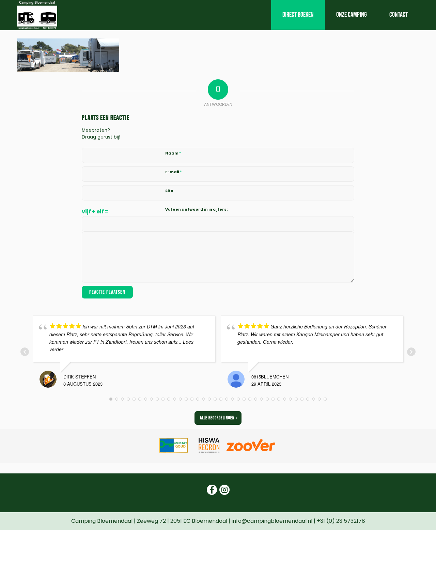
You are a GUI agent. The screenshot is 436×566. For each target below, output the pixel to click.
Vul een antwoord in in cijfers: (196, 209)
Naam (173, 153)
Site (169, 190)
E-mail (173, 172)
